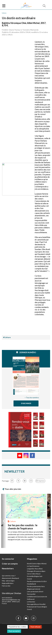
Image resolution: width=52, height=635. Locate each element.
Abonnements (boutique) (10, 578)
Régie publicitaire (7, 583)
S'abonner (26, 403)
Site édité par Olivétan (11, 593)
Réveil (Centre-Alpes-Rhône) (36, 564)
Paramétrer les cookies (17, 627)
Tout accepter (14, 631)
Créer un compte (10, 563)
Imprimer (41, 481)
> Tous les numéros (32, 398)
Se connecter (8, 559)
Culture (4, 13)
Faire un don (6, 586)
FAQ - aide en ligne (8, 581)
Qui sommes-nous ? (9, 576)
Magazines (32, 559)
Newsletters (8, 568)
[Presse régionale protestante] (26, 6)
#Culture (7, 337)
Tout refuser (35, 627)
